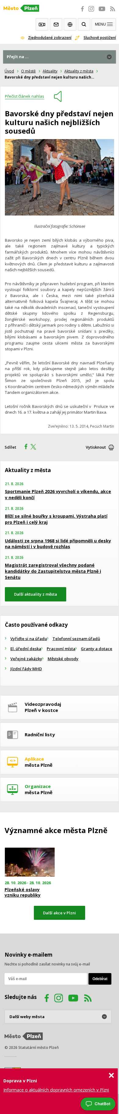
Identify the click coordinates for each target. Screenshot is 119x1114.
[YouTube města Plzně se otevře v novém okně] (102, 12)
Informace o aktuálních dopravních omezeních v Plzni (56, 1090)
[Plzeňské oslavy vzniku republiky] (30, 862)
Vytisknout (96, 447)
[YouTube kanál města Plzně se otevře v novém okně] (73, 999)
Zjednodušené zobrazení (49, 37)
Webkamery (42, 24)
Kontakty (56, 24)
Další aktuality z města (35, 594)
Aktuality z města (78, 71)
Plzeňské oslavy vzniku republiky (23, 892)
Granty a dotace (96, 648)
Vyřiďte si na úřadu (28, 638)
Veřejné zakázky (26, 658)
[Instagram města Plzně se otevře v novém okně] (91, 12)
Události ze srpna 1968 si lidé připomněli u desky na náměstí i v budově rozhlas (58, 544)
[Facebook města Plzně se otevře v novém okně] (80, 12)
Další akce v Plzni (59, 913)
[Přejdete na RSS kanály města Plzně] (112, 12)
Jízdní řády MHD (26, 668)
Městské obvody (63, 658)
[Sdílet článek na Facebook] (24, 447)
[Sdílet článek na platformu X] (35, 447)
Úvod (9, 71)
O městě (28, 71)
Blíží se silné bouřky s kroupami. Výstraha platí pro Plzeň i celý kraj (56, 519)
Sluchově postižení (100, 37)
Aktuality (50, 71)
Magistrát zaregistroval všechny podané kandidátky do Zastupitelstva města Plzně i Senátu (53, 571)
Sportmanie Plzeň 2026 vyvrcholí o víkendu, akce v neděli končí (58, 494)
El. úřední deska (25, 648)
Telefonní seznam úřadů (76, 638)
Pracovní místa (61, 648)
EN (70, 24)
